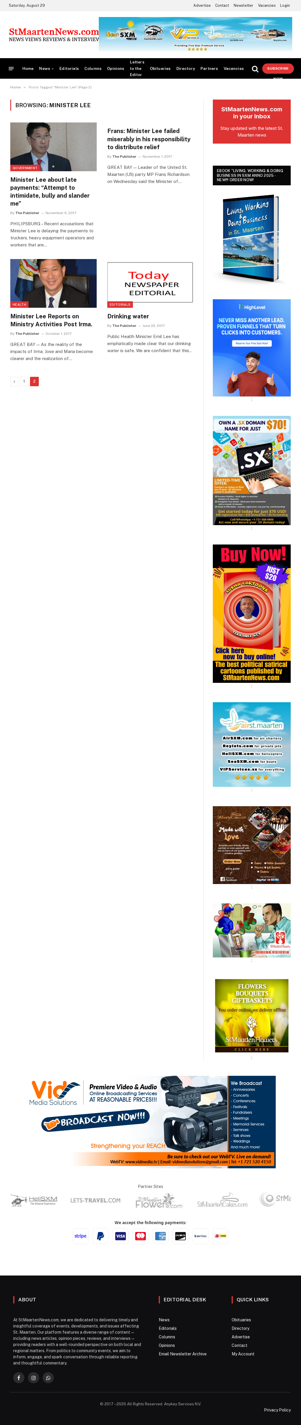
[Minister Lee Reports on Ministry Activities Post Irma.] (53, 283)
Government (25, 168)
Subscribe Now (278, 70)
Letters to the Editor (137, 68)
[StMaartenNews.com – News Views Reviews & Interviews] (56, 35)
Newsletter (243, 6)
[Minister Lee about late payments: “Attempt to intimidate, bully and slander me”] (53, 146)
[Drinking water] (150, 283)
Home (28, 68)
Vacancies (267, 6)
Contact (222, 6)
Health (19, 304)
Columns (92, 68)
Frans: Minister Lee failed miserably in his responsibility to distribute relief (148, 138)
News (44, 68)
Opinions (115, 68)
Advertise (202, 6)
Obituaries (160, 68)
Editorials (69, 68)
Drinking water (128, 316)
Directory (185, 68)
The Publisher (27, 213)
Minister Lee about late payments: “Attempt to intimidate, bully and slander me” (50, 191)
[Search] (255, 68)
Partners (209, 68)
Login (285, 6)
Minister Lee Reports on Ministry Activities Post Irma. (51, 320)
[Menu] (11, 68)
